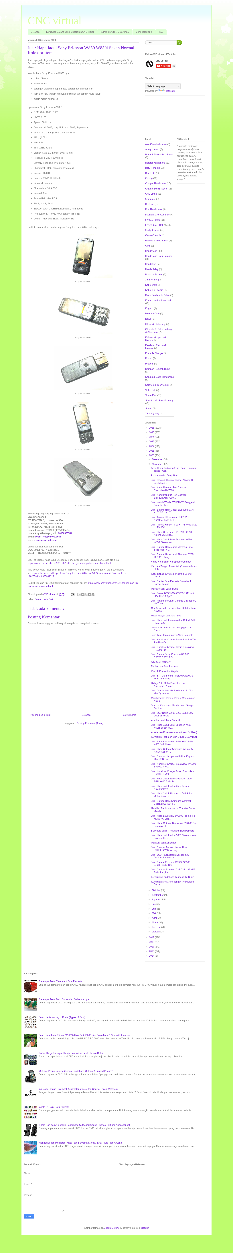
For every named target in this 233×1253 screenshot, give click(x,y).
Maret (155, 922)
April (154, 917)
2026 (152, 427)
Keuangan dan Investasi (158, 300)
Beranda (35, 32)
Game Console (153, 235)
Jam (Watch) (152, 279)
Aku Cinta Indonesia (156, 144)
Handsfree (150, 264)
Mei (154, 913)
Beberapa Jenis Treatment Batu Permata (172, 830)
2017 (152, 946)
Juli (154, 904)
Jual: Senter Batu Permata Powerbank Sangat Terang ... (171, 583)
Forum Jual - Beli (44, 599)
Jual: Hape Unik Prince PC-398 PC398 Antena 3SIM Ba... (171, 533)
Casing (149, 178)
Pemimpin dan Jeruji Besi (164, 475)
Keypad (149, 308)
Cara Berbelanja (144, 32)
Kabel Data (151, 285)
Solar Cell (150, 390)
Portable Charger (154, 353)
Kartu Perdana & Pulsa (157, 295)
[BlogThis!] (82, 594)
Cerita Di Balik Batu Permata (54, 1107)
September (158, 895)
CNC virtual (55, 21)
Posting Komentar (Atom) (89, 723)
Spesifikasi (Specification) (159, 400)
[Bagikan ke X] (86, 594)
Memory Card (152, 313)
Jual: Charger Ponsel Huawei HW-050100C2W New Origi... (169, 849)
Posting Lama (129, 715)
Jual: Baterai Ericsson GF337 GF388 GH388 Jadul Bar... (170, 864)
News (148, 318)
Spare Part (151, 395)
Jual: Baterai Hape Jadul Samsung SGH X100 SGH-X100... (172, 511)
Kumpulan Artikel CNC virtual (114, 32)
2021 (152, 450)
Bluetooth (150, 173)
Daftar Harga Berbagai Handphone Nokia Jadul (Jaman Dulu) (71, 1053)
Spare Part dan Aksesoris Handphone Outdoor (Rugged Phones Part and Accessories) (84, 1125)
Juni (154, 908)
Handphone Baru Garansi (158, 256)
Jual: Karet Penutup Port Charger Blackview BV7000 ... (168, 489)
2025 (152, 432)
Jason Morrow (111, 1227)
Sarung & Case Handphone (159, 377)
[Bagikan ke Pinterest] (93, 594)
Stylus (148, 408)
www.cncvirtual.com (45, 540)
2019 (152, 937)
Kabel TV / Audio (154, 290)
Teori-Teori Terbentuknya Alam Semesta (172, 635)
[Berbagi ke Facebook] (89, 594)
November (157, 464)
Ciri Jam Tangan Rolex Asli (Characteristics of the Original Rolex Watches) (78, 1089)
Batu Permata (152, 167)
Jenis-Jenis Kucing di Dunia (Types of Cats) (62, 1017)
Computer (150, 199)
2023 (152, 441)
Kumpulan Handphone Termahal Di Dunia (172, 877)
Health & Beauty (154, 274)
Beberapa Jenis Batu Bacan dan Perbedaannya (64, 999)
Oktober (156, 890)
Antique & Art (152, 149)
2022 (152, 446)
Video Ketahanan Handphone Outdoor (171, 561)
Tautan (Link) (152, 413)
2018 (152, 942)
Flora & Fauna (152, 219)
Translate (170, 90)
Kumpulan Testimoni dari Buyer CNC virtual (174, 736)
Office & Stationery (155, 324)
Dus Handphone (153, 209)
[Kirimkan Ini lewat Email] (79, 594)
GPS (147, 245)
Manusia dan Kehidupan (163, 842)
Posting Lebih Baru (40, 715)
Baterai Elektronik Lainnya (159, 154)
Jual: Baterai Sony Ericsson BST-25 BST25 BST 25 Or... (170, 656)
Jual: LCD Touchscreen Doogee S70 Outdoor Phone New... (170, 856)
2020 (152, 455)
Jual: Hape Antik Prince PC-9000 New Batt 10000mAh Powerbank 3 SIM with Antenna (84, 1035)
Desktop (149, 204)
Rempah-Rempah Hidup (157, 369)
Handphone (151, 251)
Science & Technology (157, 385)
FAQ (161, 32)
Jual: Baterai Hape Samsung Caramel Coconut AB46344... (171, 802)
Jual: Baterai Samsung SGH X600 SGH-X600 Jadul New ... (172, 743)
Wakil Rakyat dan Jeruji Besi (166, 615)
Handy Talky (151, 269)
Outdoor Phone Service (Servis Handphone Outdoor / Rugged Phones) (76, 1071)
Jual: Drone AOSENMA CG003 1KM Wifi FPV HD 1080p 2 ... (172, 595)
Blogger (144, 1227)
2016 (152, 951)
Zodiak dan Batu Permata (164, 666)
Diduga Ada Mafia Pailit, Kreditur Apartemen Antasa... (168, 684)
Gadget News (152, 230)
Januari (156, 931)
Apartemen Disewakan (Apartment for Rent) (174, 732)
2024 (152, 437)
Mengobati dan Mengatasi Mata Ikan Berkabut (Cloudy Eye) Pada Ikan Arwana (80, 1142)
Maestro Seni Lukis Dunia (164, 588)
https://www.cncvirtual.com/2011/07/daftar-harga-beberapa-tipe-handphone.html (69, 563)
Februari (156, 927)
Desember (157, 459)
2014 (152, 955)
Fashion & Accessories (157, 214)
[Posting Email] (72, 594)
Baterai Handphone (155, 162)
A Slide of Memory (161, 662)
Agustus (156, 899)
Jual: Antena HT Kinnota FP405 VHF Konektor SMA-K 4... (170, 518)
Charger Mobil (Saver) (156, 188)
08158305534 (65, 533)
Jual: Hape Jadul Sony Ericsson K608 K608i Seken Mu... (171, 726)
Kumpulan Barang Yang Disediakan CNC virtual (70, 32)
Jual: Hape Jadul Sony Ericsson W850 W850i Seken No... (171, 541)
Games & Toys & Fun (156, 240)
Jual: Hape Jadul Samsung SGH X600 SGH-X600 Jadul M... (171, 780)
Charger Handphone (155, 183)
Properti (149, 363)
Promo (148, 358)
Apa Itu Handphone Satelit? (165, 720)
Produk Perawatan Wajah (164, 671)
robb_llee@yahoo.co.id (48, 536)
